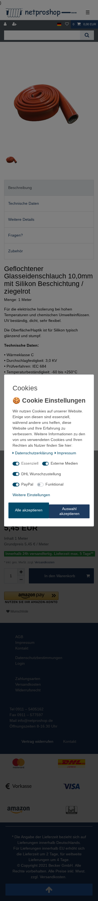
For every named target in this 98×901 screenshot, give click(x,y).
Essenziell (29, 463)
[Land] (59, 24)
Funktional (54, 484)
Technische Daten (23, 203)
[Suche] (87, 35)
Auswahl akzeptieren (69, 511)
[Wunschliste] (67, 24)
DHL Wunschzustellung (41, 474)
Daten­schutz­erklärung (34, 453)
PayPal (27, 484)
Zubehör (15, 251)
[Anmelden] (6, 24)
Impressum (66, 453)
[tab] (49, 188)
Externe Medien (64, 463)
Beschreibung (20, 187)
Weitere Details (21, 219)
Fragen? (15, 235)
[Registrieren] (15, 24)
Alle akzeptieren (28, 510)
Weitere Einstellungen (31, 495)
